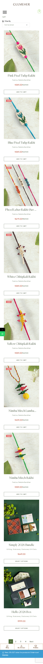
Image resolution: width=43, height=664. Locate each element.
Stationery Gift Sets (29, 549)
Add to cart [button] (21, 92)
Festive (15, 80)
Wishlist (35, 648)
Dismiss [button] (5, 655)
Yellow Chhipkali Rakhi (21, 344)
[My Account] (21, 646)
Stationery (17, 549)
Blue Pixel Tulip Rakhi (21, 142)
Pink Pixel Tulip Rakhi (21, 75)
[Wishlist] (36, 646)
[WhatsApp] (2, 333)
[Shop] (7, 646)
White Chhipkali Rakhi (21, 277)
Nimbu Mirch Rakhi (21, 478)
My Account (21, 648)
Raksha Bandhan (24, 80)
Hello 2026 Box (21, 612)
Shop (7, 648)
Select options (21, 561)
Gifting (9, 549)
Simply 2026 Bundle (21, 545)
